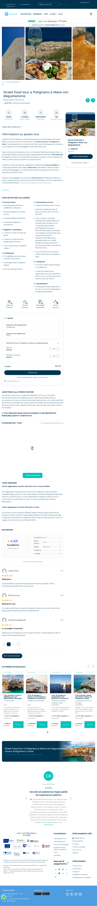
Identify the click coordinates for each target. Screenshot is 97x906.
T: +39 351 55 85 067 (25, 4)
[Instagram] (76, 894)
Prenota (89, 724)
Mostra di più (48, 825)
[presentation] (3, 82)
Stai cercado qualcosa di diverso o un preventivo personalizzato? (29, 414)
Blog (61, 14)
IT (65, 5)
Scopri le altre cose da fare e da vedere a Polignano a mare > (23, 754)
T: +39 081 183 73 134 (10, 4)
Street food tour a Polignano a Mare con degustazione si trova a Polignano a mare (37, 750)
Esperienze (37, 14)
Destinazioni (26, 14)
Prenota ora (32, 372)
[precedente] (4, 644)
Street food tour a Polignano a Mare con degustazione (27, 343)
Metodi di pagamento (61, 862)
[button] (47, 732)
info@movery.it (10, 6)
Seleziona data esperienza (16, 325)
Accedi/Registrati (84, 2)
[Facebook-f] (71, 894)
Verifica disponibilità (80, 156)
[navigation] (42, 14)
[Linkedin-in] (80, 894)
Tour (46, 14)
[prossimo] (18, 644)
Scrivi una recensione (11, 656)
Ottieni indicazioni (33, 475)
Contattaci (60, 833)
